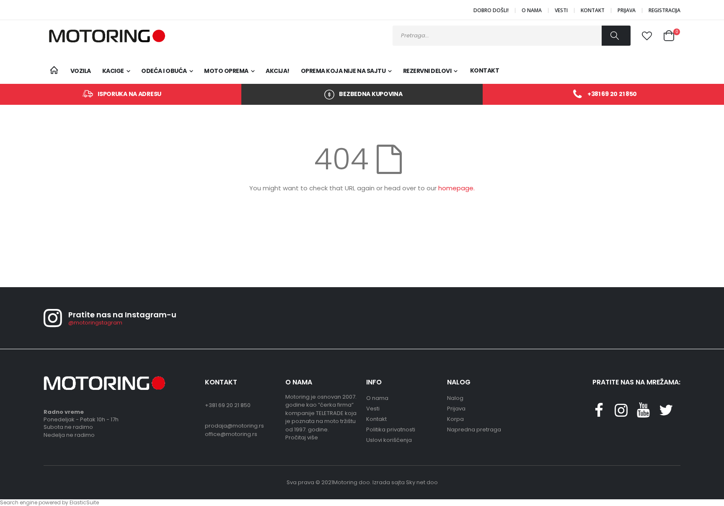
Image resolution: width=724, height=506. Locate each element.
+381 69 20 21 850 (612, 94)
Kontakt (593, 10)
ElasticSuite (84, 502)
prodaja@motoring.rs (234, 426)
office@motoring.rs (231, 434)
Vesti (561, 10)
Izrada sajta (388, 482)
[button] (647, 36)
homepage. (456, 188)
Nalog (455, 398)
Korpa (455, 419)
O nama (532, 10)
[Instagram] (620, 414)
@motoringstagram (95, 323)
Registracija (664, 10)
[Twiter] (665, 414)
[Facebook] (598, 414)
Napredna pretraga (474, 429)
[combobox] (512, 36)
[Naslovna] (54, 70)
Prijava (627, 10)
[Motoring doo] (104, 35)
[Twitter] (643, 414)
